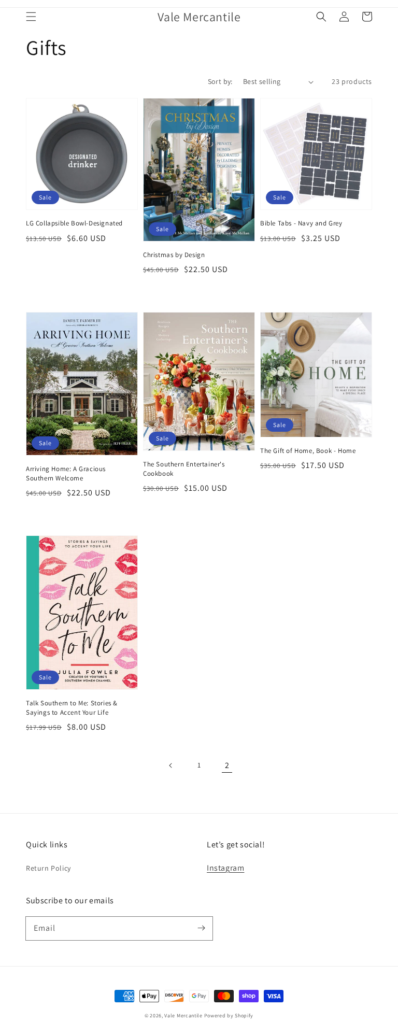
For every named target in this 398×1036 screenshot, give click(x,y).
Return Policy (48, 868)
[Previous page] (171, 765)
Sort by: (220, 81)
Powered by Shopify (229, 1015)
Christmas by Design (174, 254)
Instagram (225, 867)
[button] (31, 16)
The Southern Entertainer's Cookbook (184, 469)
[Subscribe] (201, 928)
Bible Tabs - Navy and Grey (301, 223)
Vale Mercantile (183, 1015)
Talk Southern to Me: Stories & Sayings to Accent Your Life (72, 708)
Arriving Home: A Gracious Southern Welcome (66, 473)
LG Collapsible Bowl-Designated (74, 223)
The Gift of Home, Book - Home (308, 450)
